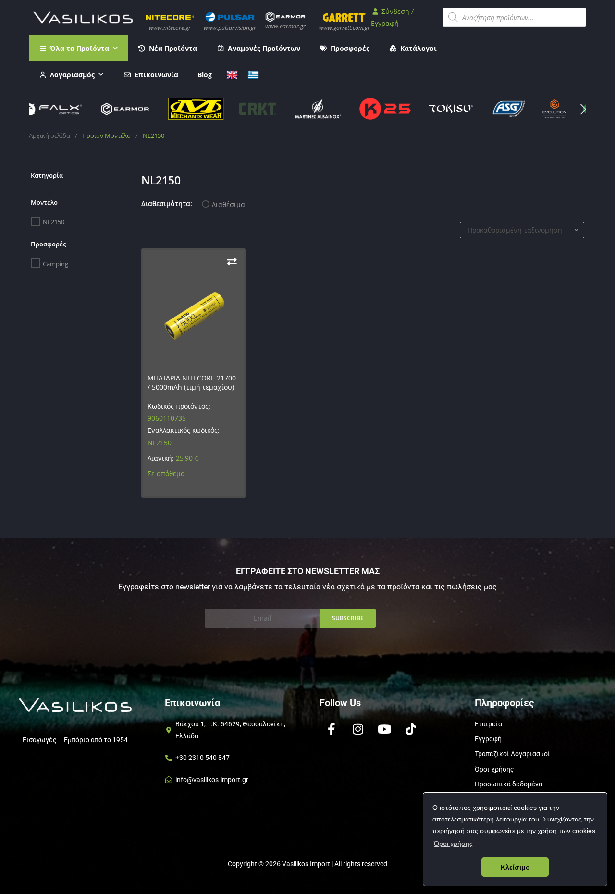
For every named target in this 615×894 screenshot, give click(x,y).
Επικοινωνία (156, 74)
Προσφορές (350, 48)
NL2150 (53, 222)
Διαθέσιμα (228, 204)
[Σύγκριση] (232, 262)
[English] (232, 73)
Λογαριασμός (72, 74)
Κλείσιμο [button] (515, 867)
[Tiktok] (411, 729)
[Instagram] (358, 729)
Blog (204, 74)
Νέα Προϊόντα (173, 48)
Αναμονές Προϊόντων (264, 48)
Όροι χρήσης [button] (453, 843)
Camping (55, 263)
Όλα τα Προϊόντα (79, 48)
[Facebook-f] (332, 729)
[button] (583, 109)
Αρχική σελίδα (49, 135)
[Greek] (253, 73)
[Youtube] (384, 729)
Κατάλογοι (418, 48)
